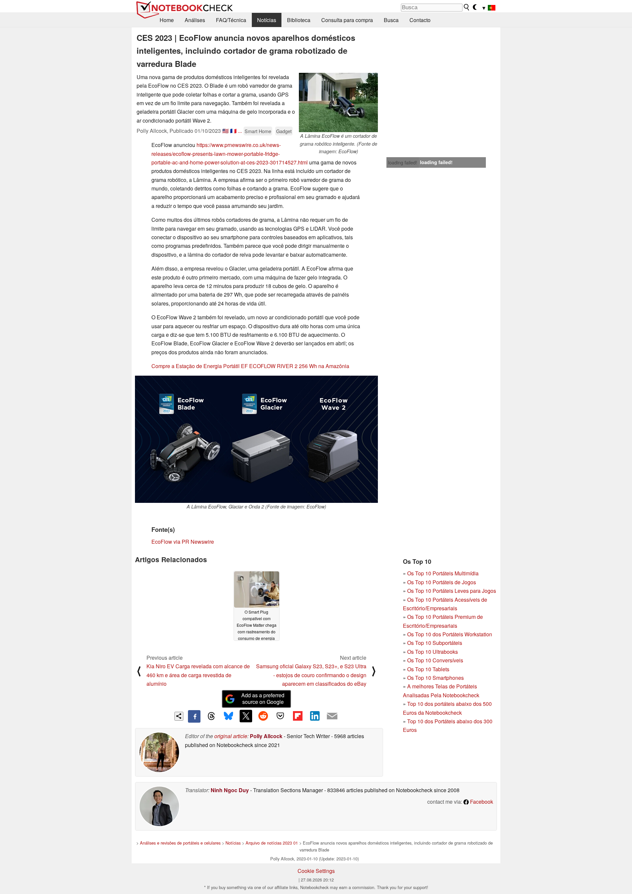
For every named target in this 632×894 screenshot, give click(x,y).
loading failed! (402, 162)
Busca (391, 20)
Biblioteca (298, 20)
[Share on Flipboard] (297, 716)
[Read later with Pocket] (280, 716)
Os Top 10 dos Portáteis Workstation (449, 634)
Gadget (284, 131)
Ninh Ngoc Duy (230, 790)
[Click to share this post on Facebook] (194, 716)
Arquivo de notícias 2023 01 (272, 843)
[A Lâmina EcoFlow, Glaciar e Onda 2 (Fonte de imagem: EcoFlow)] (256, 439)
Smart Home (258, 131)
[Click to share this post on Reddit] (263, 716)
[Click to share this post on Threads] (211, 716)
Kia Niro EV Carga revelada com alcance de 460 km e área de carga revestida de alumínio (198, 674)
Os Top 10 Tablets (428, 669)
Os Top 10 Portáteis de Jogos (441, 582)
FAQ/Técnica (231, 20)
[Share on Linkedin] (314, 716)
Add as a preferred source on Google (262, 698)
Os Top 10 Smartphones (435, 677)
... (240, 130)
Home (167, 20)
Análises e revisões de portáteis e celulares (180, 843)
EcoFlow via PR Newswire (182, 541)
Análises (195, 20)
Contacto (420, 20)
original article (230, 736)
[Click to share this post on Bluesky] (228, 716)
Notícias (266, 20)
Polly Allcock (266, 736)
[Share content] (178, 716)
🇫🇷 (233, 130)
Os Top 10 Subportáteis (434, 643)
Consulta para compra (347, 20)
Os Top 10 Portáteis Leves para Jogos (451, 590)
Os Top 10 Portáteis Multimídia (443, 573)
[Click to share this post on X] (246, 716)
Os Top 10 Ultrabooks (432, 651)
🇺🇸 (225, 130)
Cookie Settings (316, 871)
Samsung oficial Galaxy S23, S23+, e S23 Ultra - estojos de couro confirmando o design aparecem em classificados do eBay (311, 674)
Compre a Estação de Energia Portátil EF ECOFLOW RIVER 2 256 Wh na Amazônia (250, 366)
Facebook (481, 801)
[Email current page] (332, 716)
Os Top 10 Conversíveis (435, 660)
